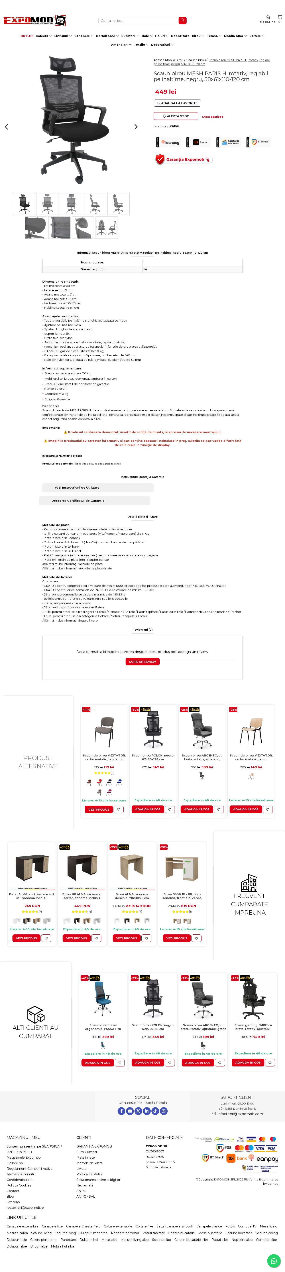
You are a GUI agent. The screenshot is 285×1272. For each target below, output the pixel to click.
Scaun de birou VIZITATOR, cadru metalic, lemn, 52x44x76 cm (251, 757)
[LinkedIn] (147, 1111)
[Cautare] (183, 20)
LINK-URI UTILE (21, 1217)
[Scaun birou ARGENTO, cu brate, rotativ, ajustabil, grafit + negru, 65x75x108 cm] (202, 729)
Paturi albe (220, 1240)
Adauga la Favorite (178, 103)
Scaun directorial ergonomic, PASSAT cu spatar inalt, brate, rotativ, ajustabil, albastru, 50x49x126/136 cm (103, 1027)
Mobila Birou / (175, 60)
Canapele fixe (52, 1226)
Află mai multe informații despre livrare (70, 620)
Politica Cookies (19, 1185)
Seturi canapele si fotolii (175, 1226)
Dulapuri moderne (93, 1233)
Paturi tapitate (153, 1233)
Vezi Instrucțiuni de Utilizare (77, 487)
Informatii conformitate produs (62, 456)
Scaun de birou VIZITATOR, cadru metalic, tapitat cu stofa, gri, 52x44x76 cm (104, 757)
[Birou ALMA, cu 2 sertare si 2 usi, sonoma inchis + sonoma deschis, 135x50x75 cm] (32, 867)
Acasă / (159, 60)
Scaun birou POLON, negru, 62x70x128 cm (153, 757)
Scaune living (41, 1233)
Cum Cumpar (86, 1152)
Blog (10, 1197)
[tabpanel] (71, 120)
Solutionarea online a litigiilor (98, 1180)
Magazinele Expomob (24, 1158)
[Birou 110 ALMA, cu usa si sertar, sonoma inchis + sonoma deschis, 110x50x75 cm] (82, 867)
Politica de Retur (89, 1174)
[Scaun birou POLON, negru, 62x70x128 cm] (153, 729)
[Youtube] (130, 1111)
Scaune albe (161, 1240)
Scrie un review (142, 661)
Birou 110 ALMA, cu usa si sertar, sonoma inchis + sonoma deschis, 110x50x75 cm (82, 896)
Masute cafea (17, 1233)
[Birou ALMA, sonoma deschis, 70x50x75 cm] (132, 867)
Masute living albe (135, 1240)
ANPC (81, 1191)
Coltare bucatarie (181, 1233)
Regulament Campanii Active (30, 1169)
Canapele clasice (209, 1226)
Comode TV (247, 1226)
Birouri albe (39, 1246)
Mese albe (109, 1240)
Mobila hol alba (62, 1246)
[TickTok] (155, 1111)
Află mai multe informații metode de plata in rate (77, 568)
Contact (13, 1191)
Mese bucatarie (210, 1233)
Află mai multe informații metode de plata (72, 564)
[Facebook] (121, 1111)
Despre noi (15, 1163)
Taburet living (65, 1233)
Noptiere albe (242, 1240)
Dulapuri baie (17, 1240)
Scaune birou (96, 463)
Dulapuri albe (17, 1246)
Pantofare (68, 1240)
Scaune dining (267, 1233)
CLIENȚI (83, 1137)
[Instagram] (164, 1111)
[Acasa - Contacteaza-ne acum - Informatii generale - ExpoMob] (34, 20)
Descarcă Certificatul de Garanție (77, 500)
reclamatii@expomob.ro (25, 1208)
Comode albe (266, 1240)
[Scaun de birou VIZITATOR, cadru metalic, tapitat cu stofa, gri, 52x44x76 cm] (104, 729)
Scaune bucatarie (239, 1233)
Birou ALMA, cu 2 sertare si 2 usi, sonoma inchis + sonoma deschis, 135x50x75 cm (32, 896)
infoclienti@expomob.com (240, 1114)
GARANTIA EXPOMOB (94, 1146)
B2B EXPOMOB (19, 1152)
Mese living (268, 1226)
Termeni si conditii (21, 1174)
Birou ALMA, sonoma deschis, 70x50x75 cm (132, 896)
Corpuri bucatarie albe (191, 1240)
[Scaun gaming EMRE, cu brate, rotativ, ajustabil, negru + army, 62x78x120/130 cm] (253, 998)
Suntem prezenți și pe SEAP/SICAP (34, 1146)
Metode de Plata (89, 1163)
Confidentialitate (20, 1180)
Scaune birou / (197, 60)
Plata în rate (85, 1158)
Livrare (81, 1169)
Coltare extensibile (118, 1226)
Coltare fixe (144, 1226)
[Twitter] (138, 1111)
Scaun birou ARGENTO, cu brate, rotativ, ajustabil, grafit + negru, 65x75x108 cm (202, 757)
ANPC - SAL (85, 1197)
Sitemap (13, 1202)
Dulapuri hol (88, 1240)
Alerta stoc (178, 116)
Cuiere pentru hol (43, 1240)
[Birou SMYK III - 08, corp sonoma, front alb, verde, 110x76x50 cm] (182, 867)
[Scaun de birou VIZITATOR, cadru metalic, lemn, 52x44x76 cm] (251, 729)
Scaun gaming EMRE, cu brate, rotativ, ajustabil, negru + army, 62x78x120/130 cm (253, 1027)
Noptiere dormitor (125, 1233)
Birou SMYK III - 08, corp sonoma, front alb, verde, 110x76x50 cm (182, 896)
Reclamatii (84, 1185)
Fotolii (230, 1226)
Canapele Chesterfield (83, 1226)
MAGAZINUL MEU (24, 1137)
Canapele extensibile (23, 1226)
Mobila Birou (80, 463)
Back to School (113, 463)
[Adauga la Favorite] (119, 809)
